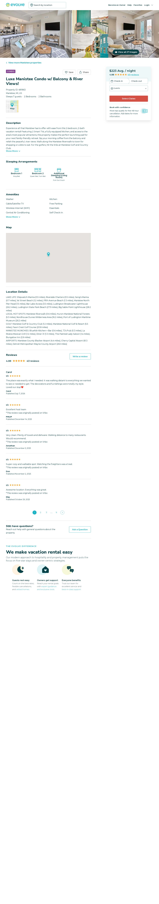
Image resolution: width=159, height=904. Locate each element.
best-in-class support (71, 589)
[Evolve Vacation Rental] (15, 6)
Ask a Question (80, 529)
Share (86, 72)
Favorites (138, 5)
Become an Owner (116, 5)
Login (147, 5)
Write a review (80, 356)
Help (129, 5)
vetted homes (22, 589)
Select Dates (128, 98)
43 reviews (133, 75)
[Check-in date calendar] (112, 81)
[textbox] (47, 5)
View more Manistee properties (24, 63)
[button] (128, 88)
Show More (12, 151)
